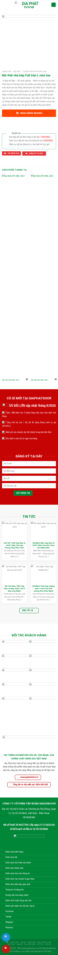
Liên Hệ (48, 944)
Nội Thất (17, 71)
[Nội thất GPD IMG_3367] (15, 275)
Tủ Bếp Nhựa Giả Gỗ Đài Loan (35, 71)
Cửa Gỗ (23, 942)
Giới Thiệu (14, 942)
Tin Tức (40, 944)
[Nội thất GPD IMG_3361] (44, 275)
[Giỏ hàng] (53, 5)
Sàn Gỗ (20, 944)
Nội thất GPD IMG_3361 (39, 380)
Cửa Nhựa (31, 942)
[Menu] (3, 4)
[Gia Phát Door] (29, 5)
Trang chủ (6, 71)
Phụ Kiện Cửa (29, 944)
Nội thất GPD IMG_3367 (10, 380)
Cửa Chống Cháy (44, 942)
